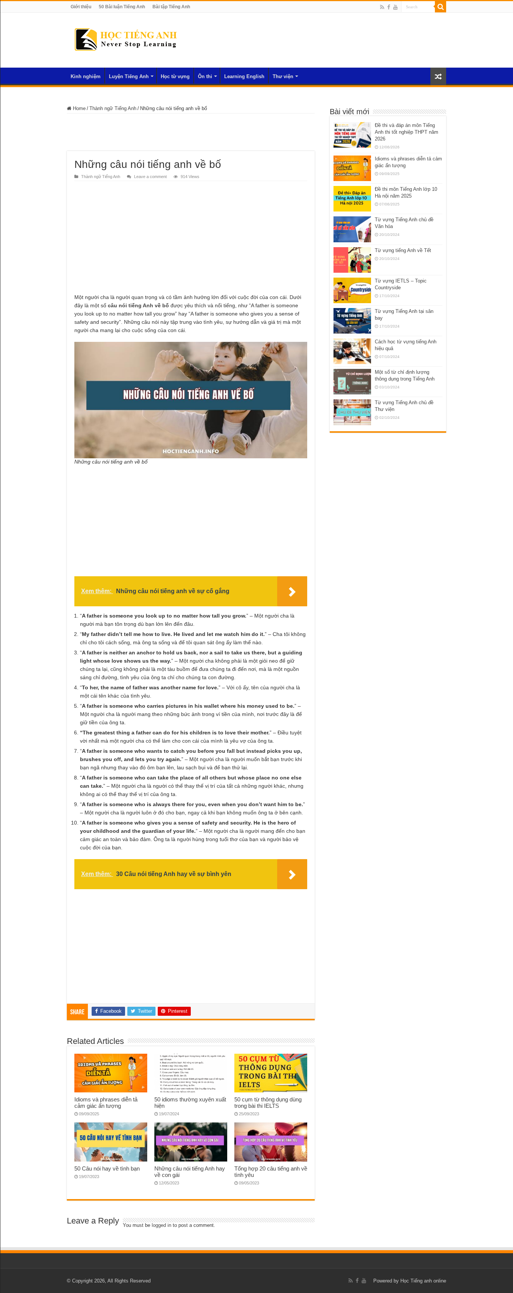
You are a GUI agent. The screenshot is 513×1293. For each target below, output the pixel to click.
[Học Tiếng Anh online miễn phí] (125, 39)
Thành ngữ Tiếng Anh (112, 108)
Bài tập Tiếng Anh (171, 6)
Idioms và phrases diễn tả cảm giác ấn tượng (105, 1102)
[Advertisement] (191, 132)
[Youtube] (395, 7)
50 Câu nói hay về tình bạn (107, 1168)
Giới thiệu (81, 6)
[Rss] (382, 7)
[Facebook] (388, 7)
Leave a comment (150, 176)
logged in (161, 1225)
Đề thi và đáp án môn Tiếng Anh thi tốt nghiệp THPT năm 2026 (406, 132)
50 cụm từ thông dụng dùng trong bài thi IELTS (268, 1102)
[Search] (440, 6)
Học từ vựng (175, 76)
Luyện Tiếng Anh (129, 76)
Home (78, 108)
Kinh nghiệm (86, 76)
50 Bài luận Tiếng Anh (122, 6)
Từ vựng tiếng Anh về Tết (403, 250)
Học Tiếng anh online (423, 1281)
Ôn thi (205, 76)
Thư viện (283, 76)
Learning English (244, 76)
